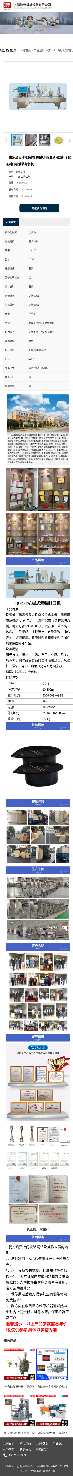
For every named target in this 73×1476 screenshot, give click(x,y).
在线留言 (42, 1449)
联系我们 (25, 1449)
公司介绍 (25, 1443)
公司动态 (42, 1443)
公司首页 (9, 1443)
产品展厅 (39, 50)
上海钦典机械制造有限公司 (48, 1466)
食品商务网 (35, 1471)
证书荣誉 (9, 1449)
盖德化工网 (49, 1471)
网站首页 (25, 50)
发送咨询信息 (39, 208)
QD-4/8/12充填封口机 (60, 50)
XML (66, 1466)
